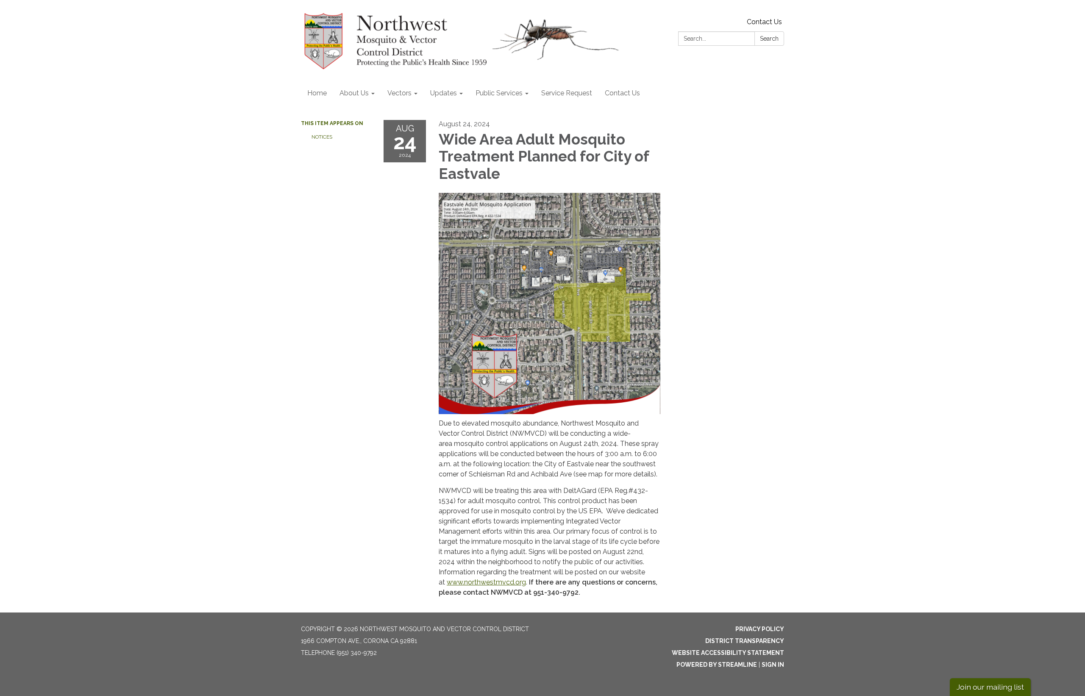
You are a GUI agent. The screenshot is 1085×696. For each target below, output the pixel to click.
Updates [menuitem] (443, 93)
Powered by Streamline (716, 664)
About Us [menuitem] (354, 93)
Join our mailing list (990, 686)
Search (769, 38)
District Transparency (744, 641)
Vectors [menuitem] (399, 93)
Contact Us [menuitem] (622, 93)
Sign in (773, 664)
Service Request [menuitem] (566, 93)
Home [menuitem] (317, 93)
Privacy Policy (759, 629)
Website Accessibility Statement (728, 652)
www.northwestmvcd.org (486, 582)
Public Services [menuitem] (499, 93)
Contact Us (764, 22)
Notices (322, 137)
